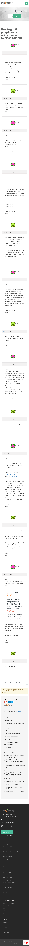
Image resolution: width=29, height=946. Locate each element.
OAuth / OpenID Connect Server (11, 849)
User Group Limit (11, 778)
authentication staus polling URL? (15, 781)
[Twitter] (3, 825)
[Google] (5, 702)
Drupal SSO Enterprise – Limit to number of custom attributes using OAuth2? (15, 774)
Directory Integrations (9, 880)
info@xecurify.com (8, 819)
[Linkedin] (13, 825)
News (4, 925)
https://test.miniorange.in (10, 474)
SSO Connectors (7, 887)
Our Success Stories (8, 903)
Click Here (18, 712)
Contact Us (6, 932)
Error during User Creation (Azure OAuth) (15, 792)
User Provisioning (7, 856)
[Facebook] (8, 825)
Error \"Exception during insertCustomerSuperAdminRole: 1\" (15, 761)
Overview (5, 922)
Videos (4, 908)
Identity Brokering (7, 846)
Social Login (7, 739)
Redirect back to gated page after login (15, 766)
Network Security (8, 747)
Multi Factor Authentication (10, 851)
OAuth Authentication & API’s (12, 733)
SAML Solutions (7, 870)
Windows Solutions (8, 885)
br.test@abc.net (14, 476)
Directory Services (8, 859)
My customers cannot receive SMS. (14, 788)
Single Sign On (8, 728)
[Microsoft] (12, 702)
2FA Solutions (6, 875)
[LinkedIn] (9, 702)
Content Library (7, 906)
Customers (6, 930)
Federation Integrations (9, 882)
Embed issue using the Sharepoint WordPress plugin (15, 756)
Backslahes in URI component (14, 784)
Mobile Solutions (7, 877)
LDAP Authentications (10, 731)
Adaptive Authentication (9, 854)
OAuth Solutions (7, 872)
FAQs (4, 911)
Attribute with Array (11, 770)
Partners (5, 927)
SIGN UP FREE (7, 832)
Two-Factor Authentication (11, 736)
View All (5, 892)
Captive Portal (8, 720)
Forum (4, 913)
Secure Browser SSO (8, 890)
